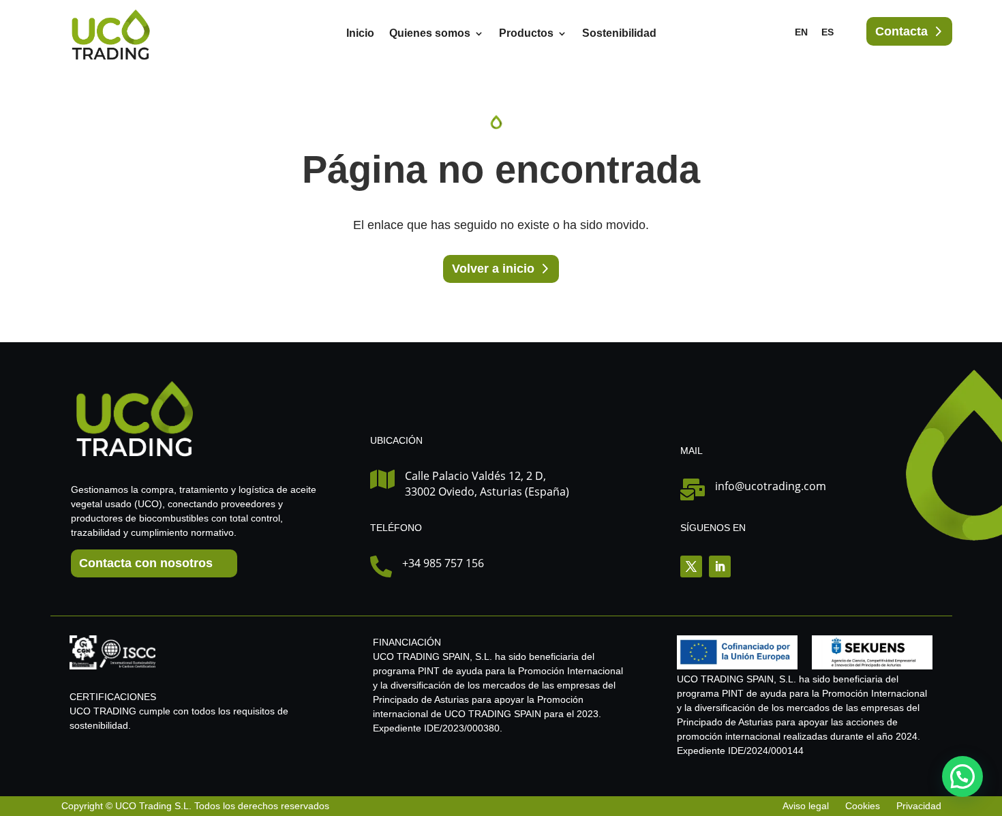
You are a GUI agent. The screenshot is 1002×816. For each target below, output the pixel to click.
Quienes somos (429, 34)
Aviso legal (807, 805)
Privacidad (918, 805)
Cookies (862, 805)
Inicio (360, 34)
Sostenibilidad (619, 34)
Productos (526, 34)
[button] (962, 776)
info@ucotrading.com (770, 486)
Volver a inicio (493, 268)
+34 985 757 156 (443, 563)
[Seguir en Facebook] (691, 566)
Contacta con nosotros (146, 563)
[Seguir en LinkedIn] (720, 566)
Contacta (901, 31)
